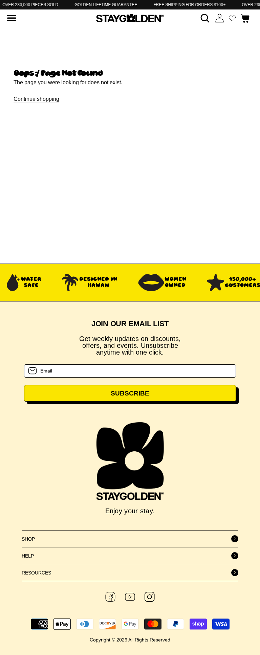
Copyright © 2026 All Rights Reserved (130, 639)
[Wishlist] (232, 18)
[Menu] (12, 18)
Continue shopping (36, 99)
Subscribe (130, 393)
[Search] (205, 18)
